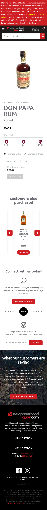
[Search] (42, 36)
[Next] (37, 233)
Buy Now (23, 252)
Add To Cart (15, 176)
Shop (5, 102)
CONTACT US (27, 456)
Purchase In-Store (35, 154)
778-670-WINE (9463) (27, 453)
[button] (3, 29)
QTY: (9, 162)
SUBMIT (36, 343)
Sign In (35, 30)
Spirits (11, 102)
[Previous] (10, 233)
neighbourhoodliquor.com (15, 503)
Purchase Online (14, 154)
